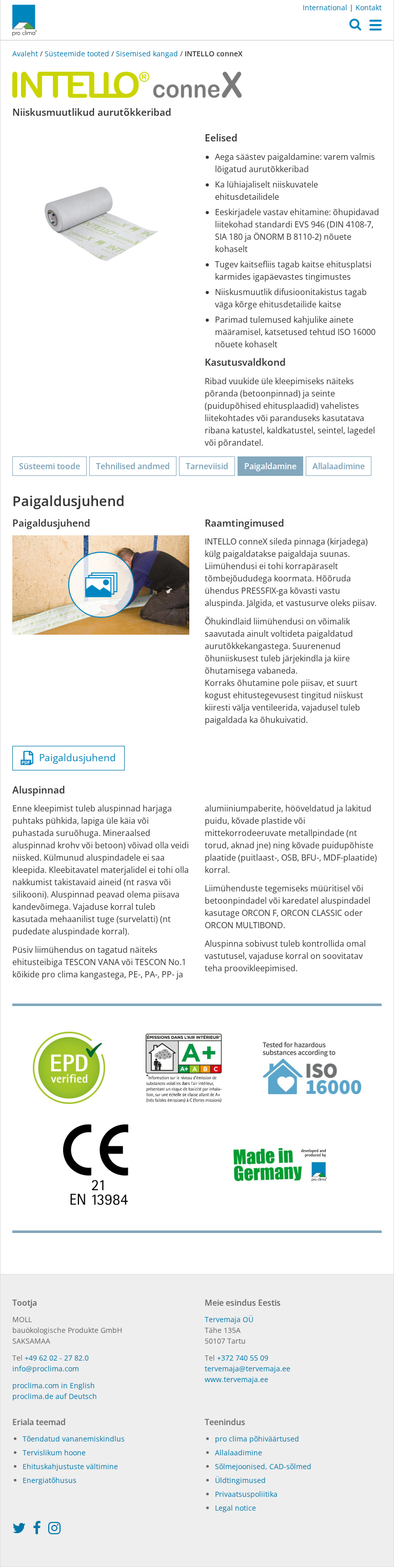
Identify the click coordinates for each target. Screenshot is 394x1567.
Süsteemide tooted (77, 53)
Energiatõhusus (49, 1480)
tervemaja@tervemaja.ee (247, 1368)
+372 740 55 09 (242, 1358)
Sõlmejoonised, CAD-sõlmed (263, 1466)
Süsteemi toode (49, 466)
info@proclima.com (45, 1368)
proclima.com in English (53, 1385)
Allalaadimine (338, 466)
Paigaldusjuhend (75, 757)
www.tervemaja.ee (236, 1379)
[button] (355, 27)
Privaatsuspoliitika (246, 1494)
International (325, 7)
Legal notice (235, 1508)
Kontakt (369, 7)
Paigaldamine (270, 466)
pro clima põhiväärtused (257, 1439)
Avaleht (26, 53)
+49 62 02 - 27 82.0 (57, 1358)
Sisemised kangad (147, 53)
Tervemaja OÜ (229, 1319)
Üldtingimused (240, 1480)
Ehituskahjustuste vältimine (70, 1466)
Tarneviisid (207, 466)
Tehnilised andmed (133, 466)
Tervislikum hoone (54, 1452)
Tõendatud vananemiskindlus (74, 1439)
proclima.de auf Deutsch (54, 1396)
